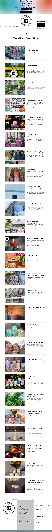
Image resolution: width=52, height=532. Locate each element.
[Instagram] (44, 28)
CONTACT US (38, 509)
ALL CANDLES (22, 508)
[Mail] (37, 28)
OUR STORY (38, 508)
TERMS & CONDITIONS (23, 521)
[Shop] (40, 28)
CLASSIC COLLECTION (23, 509)
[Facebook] (42, 28)
